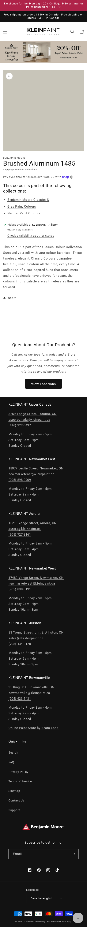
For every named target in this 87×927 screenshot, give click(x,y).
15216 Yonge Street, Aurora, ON (32, 523)
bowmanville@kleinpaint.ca (29, 693)
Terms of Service (20, 781)
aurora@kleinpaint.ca (24, 529)
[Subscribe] (73, 854)
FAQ (11, 762)
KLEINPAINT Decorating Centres (38, 921)
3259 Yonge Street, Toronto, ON (32, 414)
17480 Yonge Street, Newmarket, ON (36, 578)
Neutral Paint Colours (24, 213)
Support (14, 810)
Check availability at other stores (30, 235)
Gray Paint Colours (21, 206)
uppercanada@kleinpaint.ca (29, 420)
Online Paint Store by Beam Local (33, 728)
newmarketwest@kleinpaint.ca (31, 583)
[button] (5, 31)
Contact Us (16, 800)
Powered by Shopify (62, 921)
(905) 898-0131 (19, 589)
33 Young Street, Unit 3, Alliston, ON (36, 632)
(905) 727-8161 (19, 534)
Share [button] (12, 298)
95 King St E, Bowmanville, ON (31, 687)
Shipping (8, 169)
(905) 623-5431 (19, 699)
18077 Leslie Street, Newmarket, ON (35, 468)
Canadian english (41, 898)
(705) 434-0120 (19, 644)
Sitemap (14, 791)
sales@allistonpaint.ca (25, 638)
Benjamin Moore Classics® (28, 200)
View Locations (43, 384)
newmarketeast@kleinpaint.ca (31, 474)
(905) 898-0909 (19, 480)
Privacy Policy (18, 771)
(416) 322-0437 (19, 425)
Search (13, 752)
